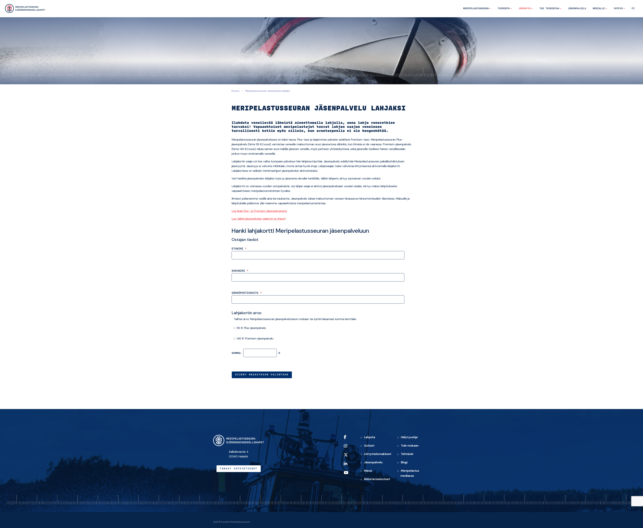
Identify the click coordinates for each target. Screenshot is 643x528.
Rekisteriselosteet (377, 479)
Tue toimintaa (549, 8)
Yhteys (618, 8)
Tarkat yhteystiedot (238, 469)
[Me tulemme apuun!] (25, 8)
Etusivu (235, 90)
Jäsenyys (525, 8)
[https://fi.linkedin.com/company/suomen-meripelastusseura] (349, 465)
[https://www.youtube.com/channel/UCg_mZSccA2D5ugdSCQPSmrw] (349, 474)
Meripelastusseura (476, 8)
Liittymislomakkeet (377, 454)
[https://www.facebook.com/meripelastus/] (349, 439)
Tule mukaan (409, 446)
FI (633, 8)
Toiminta (504, 8)
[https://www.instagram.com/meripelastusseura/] (349, 448)
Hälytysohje (409, 437)
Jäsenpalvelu (577, 8)
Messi (368, 471)
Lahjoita (369, 437)
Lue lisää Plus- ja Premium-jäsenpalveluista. (259, 211)
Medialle (599, 8)
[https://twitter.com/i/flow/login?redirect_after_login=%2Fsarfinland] (349, 457)
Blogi (404, 462)
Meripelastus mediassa (409, 473)
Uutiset (369, 446)
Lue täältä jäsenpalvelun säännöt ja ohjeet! (259, 219)
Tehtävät (407, 454)
